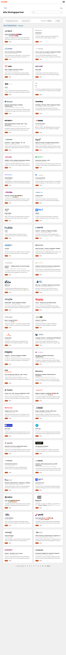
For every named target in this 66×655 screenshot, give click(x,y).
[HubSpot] (4, 2)
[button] (61, 8)
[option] (11, 21)
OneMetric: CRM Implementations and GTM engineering (46, 464)
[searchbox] (47, 12)
